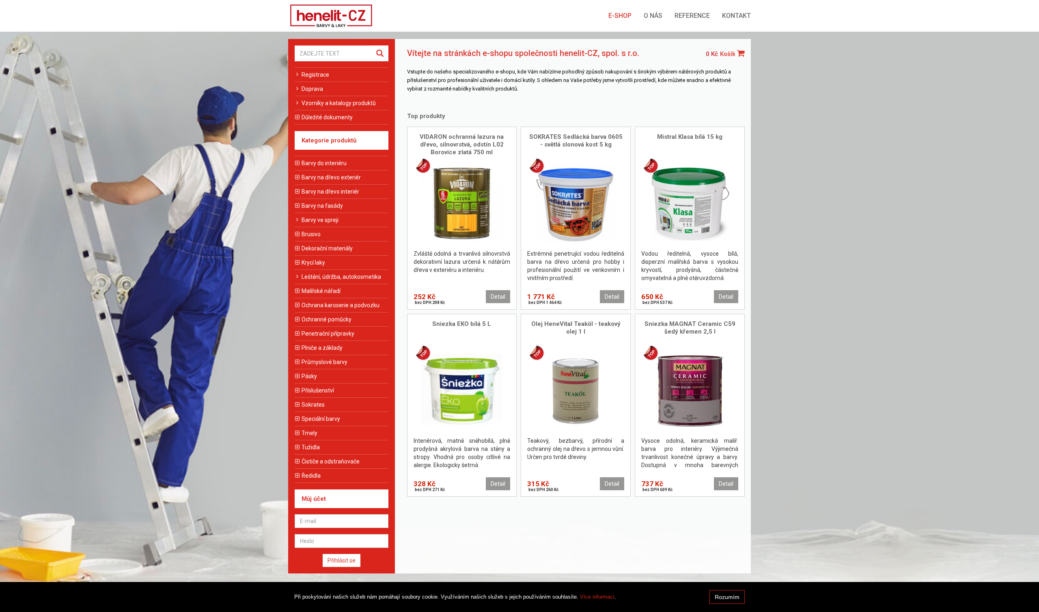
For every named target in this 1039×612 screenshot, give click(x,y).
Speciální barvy (321, 419)
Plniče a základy (322, 348)
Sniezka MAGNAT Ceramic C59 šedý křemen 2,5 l (690, 327)
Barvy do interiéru (324, 163)
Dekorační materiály (327, 248)
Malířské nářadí (321, 291)
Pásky (309, 376)
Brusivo (311, 234)
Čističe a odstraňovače (331, 461)
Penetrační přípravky (328, 333)
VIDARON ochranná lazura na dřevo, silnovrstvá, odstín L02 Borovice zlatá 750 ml (462, 144)
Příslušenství (318, 390)
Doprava (312, 89)
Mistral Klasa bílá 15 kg (689, 136)
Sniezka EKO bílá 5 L (461, 324)
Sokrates (313, 404)
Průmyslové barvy (324, 362)
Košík (728, 54)
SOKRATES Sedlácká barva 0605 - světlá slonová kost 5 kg (576, 140)
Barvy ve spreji (320, 220)
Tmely (309, 433)
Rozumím (727, 597)
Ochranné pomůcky (326, 319)
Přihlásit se (342, 560)
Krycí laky (313, 262)
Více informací (597, 597)
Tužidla (311, 447)
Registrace (315, 74)
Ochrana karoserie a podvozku (340, 305)
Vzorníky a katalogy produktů (339, 103)
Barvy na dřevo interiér (330, 191)
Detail (498, 296)
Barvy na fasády (322, 206)
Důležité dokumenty (327, 117)
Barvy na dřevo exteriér (331, 177)
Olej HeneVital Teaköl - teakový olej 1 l (576, 327)
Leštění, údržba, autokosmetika (341, 277)
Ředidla (311, 475)
